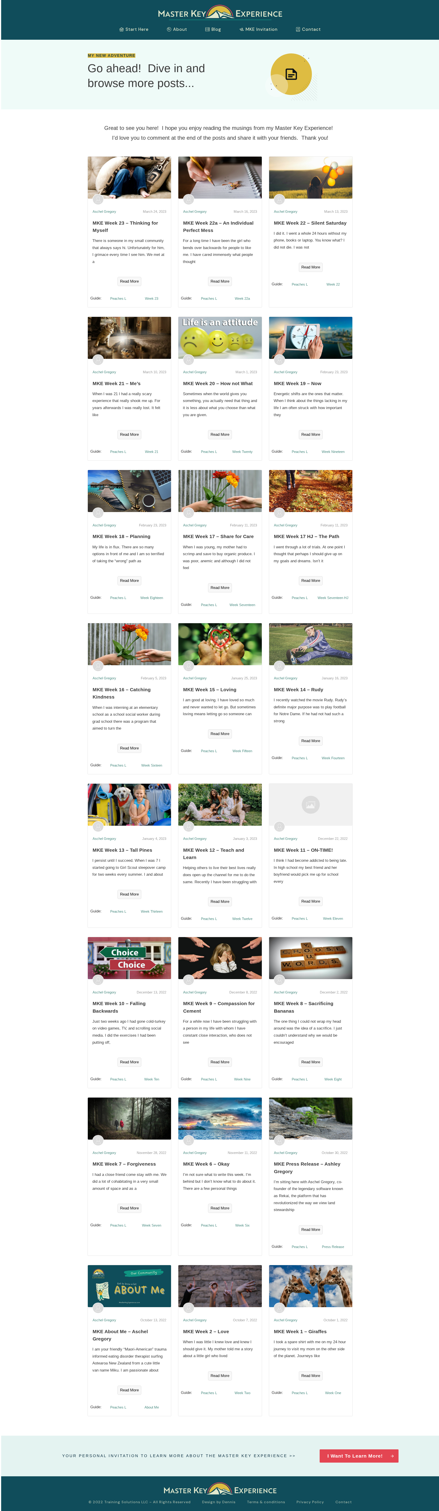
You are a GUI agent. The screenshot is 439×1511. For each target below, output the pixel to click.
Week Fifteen (242, 751)
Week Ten (151, 1079)
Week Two (242, 1393)
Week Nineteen (333, 452)
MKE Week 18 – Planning (121, 536)
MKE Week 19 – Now (297, 383)
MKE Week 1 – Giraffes (300, 1331)
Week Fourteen (333, 758)
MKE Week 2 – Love (206, 1331)
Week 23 (151, 298)
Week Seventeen (242, 605)
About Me (152, 1407)
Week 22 (333, 284)
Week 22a (242, 298)
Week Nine (242, 1079)
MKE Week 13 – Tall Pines (122, 850)
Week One (333, 1393)
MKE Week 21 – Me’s (117, 383)
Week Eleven (333, 918)
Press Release (333, 1247)
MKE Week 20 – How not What (218, 383)
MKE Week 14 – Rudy (298, 689)
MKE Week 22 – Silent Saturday (310, 223)
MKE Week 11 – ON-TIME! (303, 850)
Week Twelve (242, 919)
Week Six (242, 1225)
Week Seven (151, 1225)
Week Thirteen (152, 911)
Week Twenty (242, 452)
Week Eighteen (151, 598)
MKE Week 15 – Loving (209, 689)
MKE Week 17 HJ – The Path (306, 536)
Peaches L (118, 298)
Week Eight (333, 1079)
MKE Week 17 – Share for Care (218, 536)
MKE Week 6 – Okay (206, 1164)
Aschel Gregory (104, 211)
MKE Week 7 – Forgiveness (124, 1164)
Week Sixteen (151, 765)
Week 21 (151, 452)
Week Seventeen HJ (333, 598)
